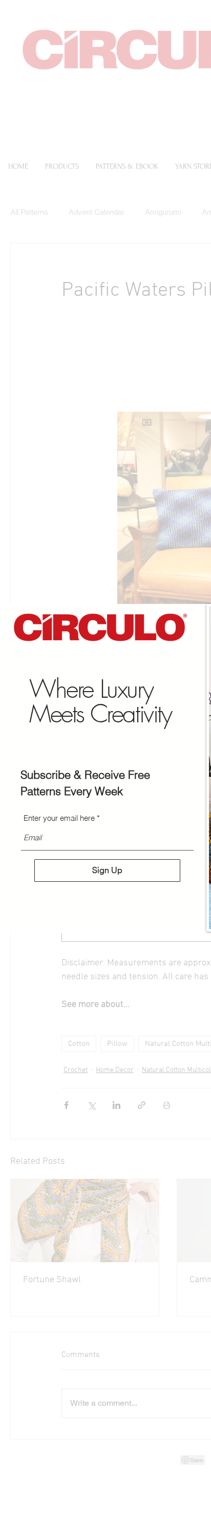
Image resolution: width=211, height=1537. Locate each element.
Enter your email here (59, 818)
